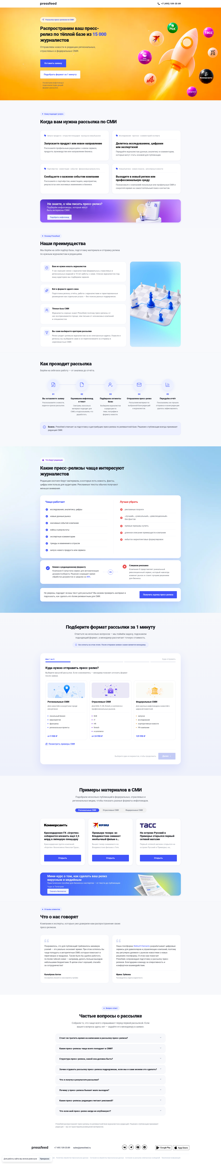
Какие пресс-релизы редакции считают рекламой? (86, 1100)
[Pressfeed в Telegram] (131, 1147)
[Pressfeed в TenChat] (137, 1147)
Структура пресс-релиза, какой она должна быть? (86, 1059)
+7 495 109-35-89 (62, 1147)
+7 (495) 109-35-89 (171, 3)
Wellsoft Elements (142, 946)
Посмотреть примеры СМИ (62, 744)
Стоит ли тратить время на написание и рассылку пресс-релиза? (93, 1038)
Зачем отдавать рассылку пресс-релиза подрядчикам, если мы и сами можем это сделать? (108, 1069)
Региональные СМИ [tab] (87, 810)
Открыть (62, 858)
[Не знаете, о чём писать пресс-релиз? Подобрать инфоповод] (110, 210)
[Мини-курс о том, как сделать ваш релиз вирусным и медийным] (110, 884)
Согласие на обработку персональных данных (107, 1158)
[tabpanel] (110, 841)
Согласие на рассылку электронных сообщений (142, 1158)
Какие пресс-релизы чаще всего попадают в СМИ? (86, 1048)
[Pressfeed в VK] (124, 1147)
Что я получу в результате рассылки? (79, 1079)
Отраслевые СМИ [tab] (111, 810)
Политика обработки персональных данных (72, 1158)
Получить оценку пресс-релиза (158, 594)
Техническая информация (171, 1158)
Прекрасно (44, 1159)
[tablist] (111, 810)
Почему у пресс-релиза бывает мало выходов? (84, 1090)
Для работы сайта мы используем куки (20, 1159)
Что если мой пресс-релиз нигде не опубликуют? (85, 1111)
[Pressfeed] (48, 3)
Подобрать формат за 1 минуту (60, 74)
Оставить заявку (53, 63)
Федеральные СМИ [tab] (134, 810)
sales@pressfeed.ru (82, 1147)
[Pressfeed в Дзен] (144, 1147)
